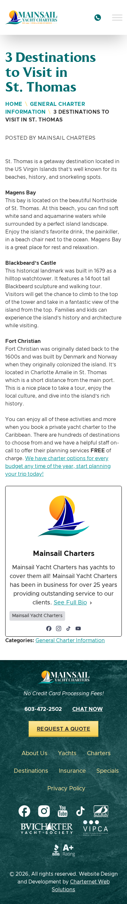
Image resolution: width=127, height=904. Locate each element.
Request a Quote (63, 729)
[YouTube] (78, 628)
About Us (34, 753)
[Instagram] (59, 628)
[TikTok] (68, 628)
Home (13, 104)
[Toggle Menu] (117, 17)
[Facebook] (49, 628)
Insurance (72, 771)
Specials (107, 771)
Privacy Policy (66, 789)
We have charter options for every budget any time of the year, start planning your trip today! (58, 466)
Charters (99, 753)
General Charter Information (70, 640)
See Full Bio (70, 603)
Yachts (67, 753)
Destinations (31, 771)
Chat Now (87, 709)
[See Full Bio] (91, 603)
